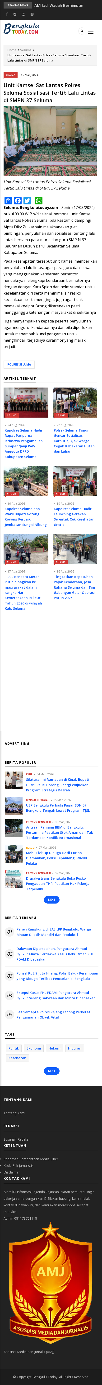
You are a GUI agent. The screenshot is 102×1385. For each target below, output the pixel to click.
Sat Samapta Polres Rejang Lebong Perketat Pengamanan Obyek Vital (53, 1014)
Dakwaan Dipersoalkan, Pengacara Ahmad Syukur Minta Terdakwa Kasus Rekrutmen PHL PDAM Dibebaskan (55, 954)
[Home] (21, 28)
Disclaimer (12, 1172)
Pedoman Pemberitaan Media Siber (31, 1159)
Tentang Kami (14, 1113)
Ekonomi (34, 1048)
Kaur (29, 774)
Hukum (30, 847)
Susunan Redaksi (16, 1139)
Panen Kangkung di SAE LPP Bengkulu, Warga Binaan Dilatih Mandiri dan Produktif (54, 932)
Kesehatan (17, 1058)
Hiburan (74, 1048)
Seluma (26, 50)
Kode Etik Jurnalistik (18, 1165)
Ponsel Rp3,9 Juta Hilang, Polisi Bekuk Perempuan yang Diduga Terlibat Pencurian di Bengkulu (57, 976)
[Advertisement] (51, 676)
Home (11, 50)
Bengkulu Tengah (37, 800)
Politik (14, 1048)
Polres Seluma (19, 364)
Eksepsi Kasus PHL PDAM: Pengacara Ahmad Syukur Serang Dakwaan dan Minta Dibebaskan (56, 995)
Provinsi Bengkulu (38, 822)
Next (51, 900)
